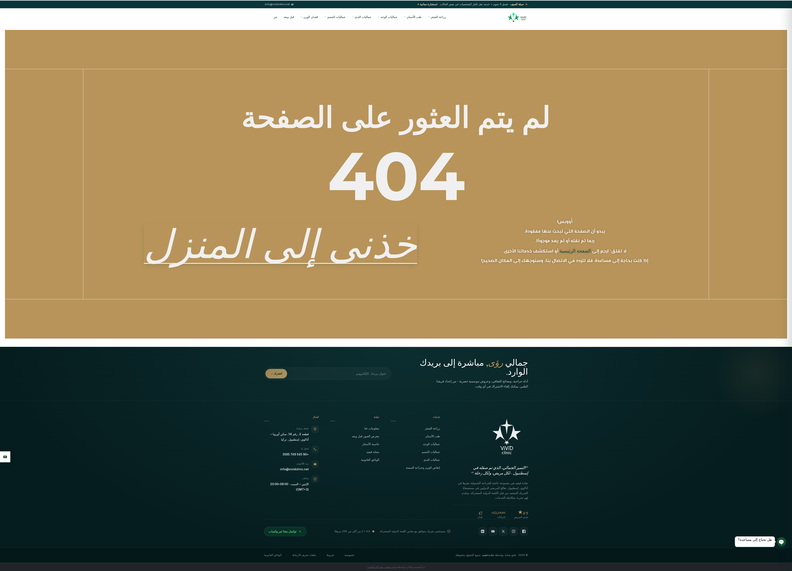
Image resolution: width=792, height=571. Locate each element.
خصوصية (349, 555)
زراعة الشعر (438, 17)
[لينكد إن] (482, 531)
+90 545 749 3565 (296, 454)
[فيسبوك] (524, 531)
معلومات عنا (371, 428)
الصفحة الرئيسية (575, 251)
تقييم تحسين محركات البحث (382, 567)
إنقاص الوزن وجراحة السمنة (423, 467)
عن (275, 17)
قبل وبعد (289, 17)
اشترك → (276, 373)
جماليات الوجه (389, 17)
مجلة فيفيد (372, 452)
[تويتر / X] (503, 531)
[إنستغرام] (513, 531)
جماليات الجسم (336, 17)
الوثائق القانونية (370, 459)
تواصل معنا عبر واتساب (282, 531)
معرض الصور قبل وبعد (365, 436)
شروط (330, 555)
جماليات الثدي (363, 17)
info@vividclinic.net (294, 469)
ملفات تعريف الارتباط (304, 555)
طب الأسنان (414, 17)
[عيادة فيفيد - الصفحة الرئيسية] (517, 17)
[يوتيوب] (493, 531)
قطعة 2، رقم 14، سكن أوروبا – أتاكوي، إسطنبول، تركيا (289, 436)
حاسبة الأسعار (370, 444)
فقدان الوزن (310, 17)
